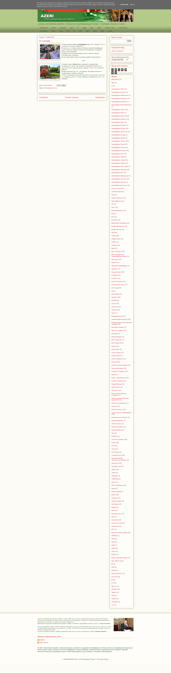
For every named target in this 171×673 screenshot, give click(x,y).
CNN (112, 567)
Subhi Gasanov (43, 642)
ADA (112, 539)
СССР (113, 445)
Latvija (53, 31)
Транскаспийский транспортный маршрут (119, 459)
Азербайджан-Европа (118, 116)
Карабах (114, 297)
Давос (113, 248)
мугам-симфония (117, 359)
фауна (113, 488)
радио (84, 27)
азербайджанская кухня (119, 185)
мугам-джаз (115, 349)
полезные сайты (110, 27)
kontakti (110, 31)
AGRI (113, 542)
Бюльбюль (114, 220)
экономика (114, 520)
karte (68, 31)
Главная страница (71, 97)
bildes (87, 31)
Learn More (124, 4)
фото (91, 27)
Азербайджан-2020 (117, 89)
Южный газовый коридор (119, 532)
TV (78, 27)
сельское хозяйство (117, 439)
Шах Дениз (114, 504)
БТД (112, 213)
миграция (114, 333)
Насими (113, 374)
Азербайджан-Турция (118, 160)
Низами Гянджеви (117, 381)
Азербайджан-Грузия (118, 109)
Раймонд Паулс (116, 423)
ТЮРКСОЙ (114, 479)
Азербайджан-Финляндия (119, 166)
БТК (112, 217)
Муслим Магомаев (117, 368)
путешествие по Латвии (119, 417)
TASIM (113, 598)
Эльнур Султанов (117, 523)
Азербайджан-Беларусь (119, 98)
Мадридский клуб (117, 316)
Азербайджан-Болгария (119, 101)
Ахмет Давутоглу (116, 201)
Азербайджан (44, 27)
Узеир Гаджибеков (117, 485)
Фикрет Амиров (116, 491)
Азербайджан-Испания (118, 125)
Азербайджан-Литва (117, 144)
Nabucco (114, 586)
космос (113, 303)
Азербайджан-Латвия (51, 88)
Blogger (106, 659)
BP (112, 564)
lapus (102, 31)
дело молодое (116, 251)
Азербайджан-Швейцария (119, 176)
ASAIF (113, 545)
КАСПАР (114, 300)
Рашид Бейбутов (116, 430)
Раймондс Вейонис (117, 427)
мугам (113, 346)
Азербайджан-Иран (117, 122)
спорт (113, 442)
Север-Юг (114, 436)
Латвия (54, 27)
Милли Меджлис (116, 337)
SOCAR (113, 589)
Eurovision (114, 576)
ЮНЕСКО (114, 535)
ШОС (113, 517)
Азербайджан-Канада (118, 135)
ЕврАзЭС (114, 262)
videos (95, 31)
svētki (61, 31)
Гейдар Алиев (115, 239)
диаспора (114, 259)
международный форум (119, 319)
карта (71, 27)
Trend (101, 44)
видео (99, 27)
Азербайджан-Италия (118, 128)
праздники (63, 27)
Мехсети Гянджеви (117, 330)
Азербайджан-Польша (118, 147)
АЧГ (112, 204)
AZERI (113, 554)
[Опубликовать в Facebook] (63, 85)
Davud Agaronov (116, 573)
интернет (114, 278)
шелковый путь (116, 513)
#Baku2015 (115, 79)
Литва (113, 313)
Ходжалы (114, 498)
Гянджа (113, 245)
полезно (114, 406)
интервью (114, 275)
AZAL (113, 551)
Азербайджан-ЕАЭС (117, 113)
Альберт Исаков (116, 191)
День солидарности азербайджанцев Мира (118, 255)
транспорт (114, 463)
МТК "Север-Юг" (116, 340)
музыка (113, 362)
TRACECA (114, 602)
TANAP (113, 592)
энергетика (115, 526)
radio (80, 31)
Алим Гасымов (116, 188)
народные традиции (117, 371)
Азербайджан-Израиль (118, 119)
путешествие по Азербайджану (121, 412)
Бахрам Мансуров (117, 210)
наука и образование (118, 377)
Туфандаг (114, 476)
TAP (112, 595)
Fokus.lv (91, 68)
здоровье (114, 269)
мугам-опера (115, 355)
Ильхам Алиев (116, 272)
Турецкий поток (116, 466)
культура (114, 307)
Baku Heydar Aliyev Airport (119, 558)
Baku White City (116, 561)
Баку (112, 207)
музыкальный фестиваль (119, 365)
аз (112, 86)
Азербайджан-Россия (118, 150)
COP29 (113, 570)
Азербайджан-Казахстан (119, 131)
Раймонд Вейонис (117, 420)
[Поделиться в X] (61, 85)
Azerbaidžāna (44, 31)
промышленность (117, 409)
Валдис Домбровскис (118, 226)
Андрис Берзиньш (117, 198)
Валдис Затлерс (116, 229)
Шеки (113, 510)
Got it (132, 4)
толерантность (116, 455)
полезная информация (118, 403)
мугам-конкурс (116, 352)
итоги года (114, 288)
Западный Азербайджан (119, 265)
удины (113, 482)
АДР (112, 82)
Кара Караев (115, 294)
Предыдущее (100, 97)
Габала (113, 235)
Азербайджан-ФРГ (117, 172)
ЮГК (112, 529)
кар (112, 291)
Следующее (43, 97)
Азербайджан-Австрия (118, 92)
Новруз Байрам (116, 384)
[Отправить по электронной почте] (57, 85)
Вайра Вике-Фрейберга (119, 223)
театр (113, 449)
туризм (113, 469)
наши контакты (123, 27)
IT (112, 583)
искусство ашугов (117, 281)
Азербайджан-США (117, 157)
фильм (113, 494)
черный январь (116, 501)
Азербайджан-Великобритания (121, 105)
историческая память (118, 284)
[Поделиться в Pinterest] (65, 85)
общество (114, 390)
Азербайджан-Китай (117, 138)
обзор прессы (115, 387)
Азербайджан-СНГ (117, 154)
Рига (112, 433)
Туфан (113, 472)
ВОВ (112, 232)
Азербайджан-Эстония (118, 179)
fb (112, 580)
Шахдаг (113, 507)
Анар (113, 194)
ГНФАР (113, 242)
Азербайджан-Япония (118, 182)
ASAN (113, 548)
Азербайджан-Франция (118, 169)
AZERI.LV (42, 640)
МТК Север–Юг (116, 343)
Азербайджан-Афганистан (119, 95)
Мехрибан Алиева (117, 327)
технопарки (115, 452)
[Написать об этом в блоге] (59, 85)
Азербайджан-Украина (118, 163)
